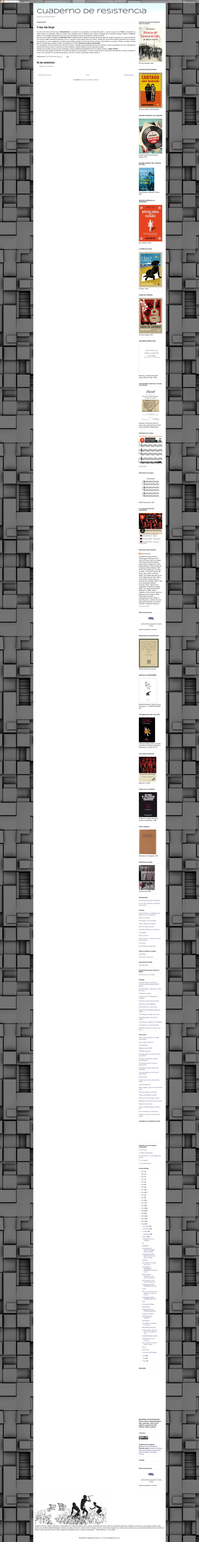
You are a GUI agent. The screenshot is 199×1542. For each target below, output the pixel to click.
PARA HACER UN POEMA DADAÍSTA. (149, 1310)
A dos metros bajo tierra (146, 1042)
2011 (142, 1205)
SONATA (145, 1260)
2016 (142, 1192)
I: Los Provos (143, 1150)
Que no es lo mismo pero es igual (149, 1098)
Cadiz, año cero (143, 935)
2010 (142, 1208)
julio (144, 1355)
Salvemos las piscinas (145, 1104)
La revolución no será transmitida (149, 1025)
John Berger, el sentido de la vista (149, 1014)
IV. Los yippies (143, 1160)
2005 (142, 1221)
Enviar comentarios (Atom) (90, 80)
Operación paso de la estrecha (148, 1339)
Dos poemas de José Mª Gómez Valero (149, 1343)
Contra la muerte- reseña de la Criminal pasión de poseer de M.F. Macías (149, 984)
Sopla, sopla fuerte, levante (147, 923)
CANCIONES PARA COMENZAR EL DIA (149, 1285)
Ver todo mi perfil (144, 606)
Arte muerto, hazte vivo (146, 957)
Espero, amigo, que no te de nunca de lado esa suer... (149, 1331)
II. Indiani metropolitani (146, 1153)
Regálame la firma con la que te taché (150, 1101)
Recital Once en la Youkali (147, 974)
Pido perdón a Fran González (147, 920)
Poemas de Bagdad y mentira (148, 1095)
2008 (142, 1213)
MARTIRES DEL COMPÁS (147, 1317)
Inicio (87, 75)
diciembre (146, 1226)
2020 (142, 1182)
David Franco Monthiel (148, 1446)
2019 (142, 1184)
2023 (142, 1176)
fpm (101, 1538)
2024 (142, 1174)
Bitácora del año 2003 (145, 1048)
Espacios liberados (148, 1314)
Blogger (117, 1538)
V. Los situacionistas (145, 1163)
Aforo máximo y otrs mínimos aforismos (148, 1281)
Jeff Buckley (146, 1307)
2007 (142, 1216)
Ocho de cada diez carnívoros (148, 1092)
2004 (142, 1224)
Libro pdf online (143, 965)
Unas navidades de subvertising (148, 1111)
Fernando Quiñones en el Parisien (149, 929)
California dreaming (144, 1051)
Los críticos (142, 943)
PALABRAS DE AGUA (149, 1327)
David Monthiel (146, 554)
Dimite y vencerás (144, 918)
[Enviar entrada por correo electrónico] (67, 56)
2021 (142, 1179)
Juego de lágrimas (144, 1084)
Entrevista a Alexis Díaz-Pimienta (149, 1001)
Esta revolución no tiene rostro (148, 1007)
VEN (143, 1301)
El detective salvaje (145, 993)
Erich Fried (145, 1350)
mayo (144, 1361)
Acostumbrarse (143, 1045)
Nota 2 (144, 1347)
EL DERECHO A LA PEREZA (148, 1239)
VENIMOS (145, 1246)
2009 (142, 1211)
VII (143, 1243)
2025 (142, 1171)
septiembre (146, 1234)
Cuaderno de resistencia (92, 11)
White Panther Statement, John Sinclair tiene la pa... (149, 1276)
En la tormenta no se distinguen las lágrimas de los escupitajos (149, 914)
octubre (145, 1231)
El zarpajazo (142, 932)
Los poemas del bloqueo (149, 1352)
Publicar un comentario (46, 66)
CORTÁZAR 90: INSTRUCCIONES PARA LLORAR (148, 1250)
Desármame (145, 1320)
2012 (142, 1203)
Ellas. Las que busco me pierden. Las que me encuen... (149, 1293)
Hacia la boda (143, 1077)
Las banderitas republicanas (147, 946)
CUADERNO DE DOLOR (149, 1336)
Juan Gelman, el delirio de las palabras (150, 1022)
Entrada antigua (129, 75)
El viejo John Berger (46, 27)
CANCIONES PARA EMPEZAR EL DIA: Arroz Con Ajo (149, 1256)
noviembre (146, 1229)
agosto (145, 1236)
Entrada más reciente (44, 75)
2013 (142, 1200)
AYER (144, 1289)
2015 (142, 1195)
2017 (142, 1190)
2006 (142, 1218)
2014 (142, 1197)
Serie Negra (142, 954)
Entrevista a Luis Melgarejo (147, 1004)
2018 (142, 1187)
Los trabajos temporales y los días (149, 1324)
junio (144, 1358)
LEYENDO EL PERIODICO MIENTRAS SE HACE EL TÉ (149, 1269)
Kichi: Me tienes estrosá (146, 926)
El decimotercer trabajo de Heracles (149, 900)
